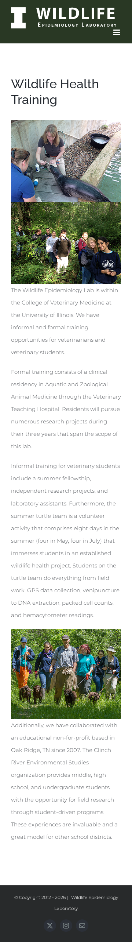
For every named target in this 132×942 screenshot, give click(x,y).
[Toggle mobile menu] (117, 32)
